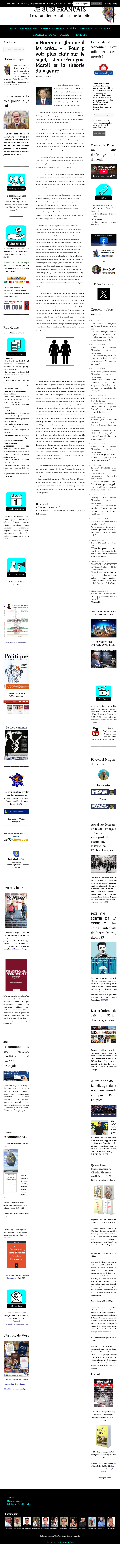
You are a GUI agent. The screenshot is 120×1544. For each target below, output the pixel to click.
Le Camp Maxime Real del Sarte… (104, 399)
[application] (104, 171)
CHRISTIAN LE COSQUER (104, 323)
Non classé (43, 503)
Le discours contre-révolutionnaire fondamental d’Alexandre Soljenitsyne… (104, 473)
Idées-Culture (101, 28)
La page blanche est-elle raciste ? (104, 522)
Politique (24, 28)
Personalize (97, 4)
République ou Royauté (44, 35)
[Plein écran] (114, 176)
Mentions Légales (14, 1500)
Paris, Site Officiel (108, 205)
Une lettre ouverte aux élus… (51, 507)
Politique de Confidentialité (19, 1504)
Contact (10, 1497)
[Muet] (111, 176)
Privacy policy (111, 3)
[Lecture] (94, 176)
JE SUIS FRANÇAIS (60, 9)
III (96, 1154)
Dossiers (64, 35)
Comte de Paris (40, 28)
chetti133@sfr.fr (96, 902)
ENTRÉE (104, 1000)
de (99, 205)
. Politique (95, 213)
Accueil (13, 28)
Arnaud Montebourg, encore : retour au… (104, 350)
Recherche (82, 35)
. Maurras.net (96, 219)
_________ (16, 954)
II (93, 1154)
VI (106, 1154)
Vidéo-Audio (84, 28)
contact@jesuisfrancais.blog (17, 1324)
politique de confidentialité (101, 126)
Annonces (57, 28)
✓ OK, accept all (82, 4)
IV (100, 1154)
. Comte (94, 205)
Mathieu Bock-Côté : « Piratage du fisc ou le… (104, 425)
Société (70, 28)
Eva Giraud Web (66, 1541)
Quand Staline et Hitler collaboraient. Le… (104, 568)
